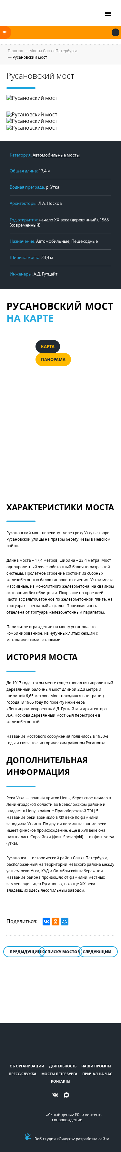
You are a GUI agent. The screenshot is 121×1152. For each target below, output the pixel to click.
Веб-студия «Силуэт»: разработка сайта (72, 1138)
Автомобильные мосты (56, 155)
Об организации (27, 1066)
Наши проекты (96, 1066)
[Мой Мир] (64, 921)
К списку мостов (60, 952)
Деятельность (62, 1066)
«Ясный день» (59, 1114)
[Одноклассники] (55, 921)
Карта (48, 346)
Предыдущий (25, 952)
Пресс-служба (22, 1073)
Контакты (60, 1081)
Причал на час (97, 1073)
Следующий (97, 952)
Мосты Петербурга (59, 1073)
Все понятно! (115, 32)
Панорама (53, 359)
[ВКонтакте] (46, 921)
